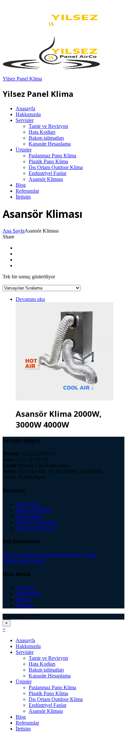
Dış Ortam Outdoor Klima (56, 167)
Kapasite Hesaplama (50, 144)
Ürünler (24, 149)
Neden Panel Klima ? (25, 560)
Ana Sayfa (13, 231)
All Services (28, 504)
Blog (21, 185)
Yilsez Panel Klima (22, 78)
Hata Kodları (42, 132)
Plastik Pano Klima (48, 161)
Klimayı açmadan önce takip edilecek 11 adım (50, 554)
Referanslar (27, 191)
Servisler (25, 120)
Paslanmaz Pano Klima (52, 155)
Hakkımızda (28, 114)
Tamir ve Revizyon (48, 126)
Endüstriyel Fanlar (47, 173)
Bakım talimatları (46, 138)
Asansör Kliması (46, 179)
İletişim (23, 197)
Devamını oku (30, 299)
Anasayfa (25, 108)
